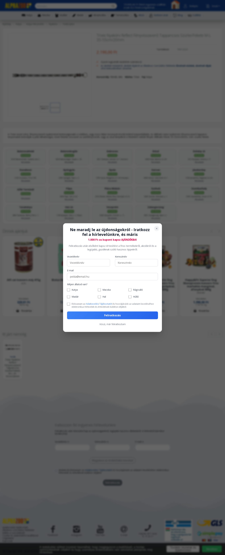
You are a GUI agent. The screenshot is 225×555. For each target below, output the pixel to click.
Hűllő (136, 296)
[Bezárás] (156, 228)
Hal (104, 296)
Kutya (75, 289)
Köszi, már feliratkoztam (112, 324)
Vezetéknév (73, 256)
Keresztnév (121, 256)
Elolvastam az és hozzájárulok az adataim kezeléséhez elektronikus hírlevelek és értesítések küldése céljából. (113, 305)
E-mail (70, 270)
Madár (75, 296)
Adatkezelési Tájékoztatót (99, 303)
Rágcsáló (138, 289)
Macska (106, 289)
